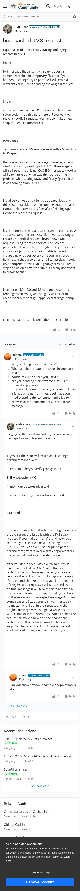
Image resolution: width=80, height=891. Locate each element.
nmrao (17, 355)
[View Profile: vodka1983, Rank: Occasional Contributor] (7, 29)
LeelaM (25, 829)
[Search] (48, 6)
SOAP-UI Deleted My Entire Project (28, 739)
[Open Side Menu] (5, 6)
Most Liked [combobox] (66, 344)
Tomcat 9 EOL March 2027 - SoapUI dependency (37, 756)
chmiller (29, 778)
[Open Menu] (74, 16)
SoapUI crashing (15, 770)
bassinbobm (27, 748)
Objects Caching (15, 825)
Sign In (71, 6)
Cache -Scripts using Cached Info (26, 812)
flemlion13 (26, 761)
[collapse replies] (40, 352)
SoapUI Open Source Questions (23, 16)
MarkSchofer (29, 816)
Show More (20, 705)
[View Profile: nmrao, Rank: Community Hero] (7, 356)
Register (58, 6)
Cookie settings (40, 872)
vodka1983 (21, 27)
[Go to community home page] (24, 6)
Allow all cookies (40, 882)
